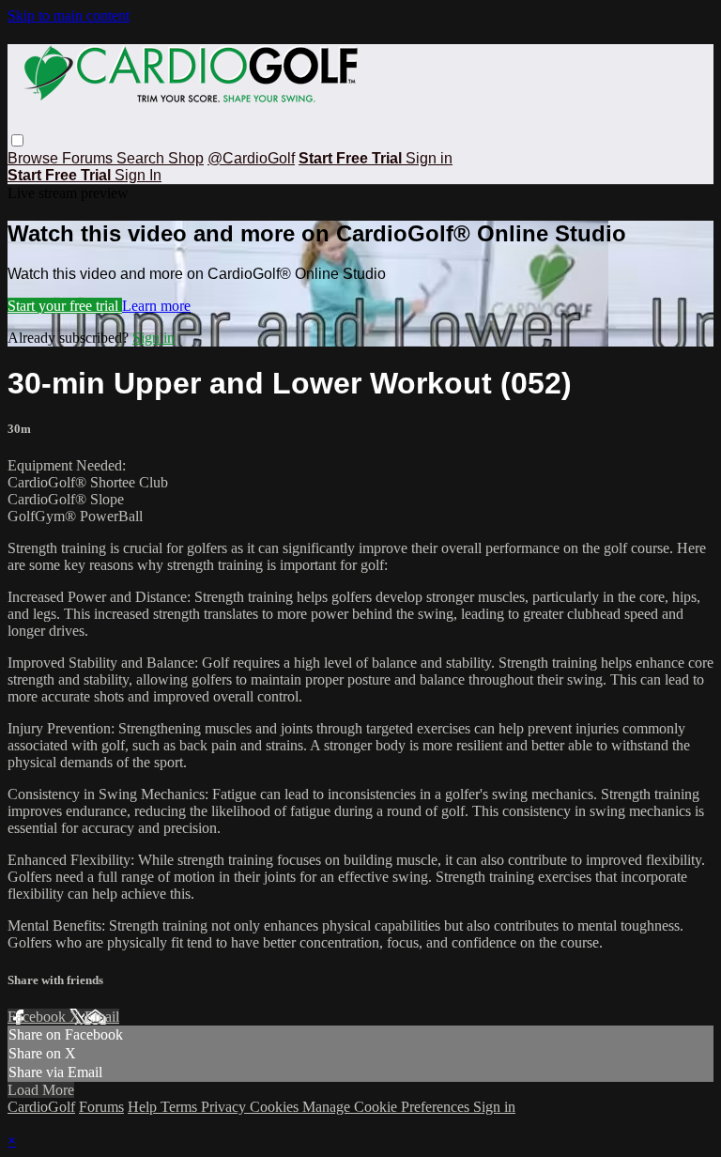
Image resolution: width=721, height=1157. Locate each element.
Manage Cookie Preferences (387, 1107)
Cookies (276, 1107)
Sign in (429, 158)
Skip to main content (69, 15)
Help (144, 1107)
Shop (186, 158)
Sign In (138, 175)
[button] (17, 140)
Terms (181, 1107)
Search (142, 158)
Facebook (38, 1017)
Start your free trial (65, 306)
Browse (35, 158)
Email (101, 1017)
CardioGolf (41, 1107)
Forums (89, 158)
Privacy (225, 1107)
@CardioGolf (251, 158)
